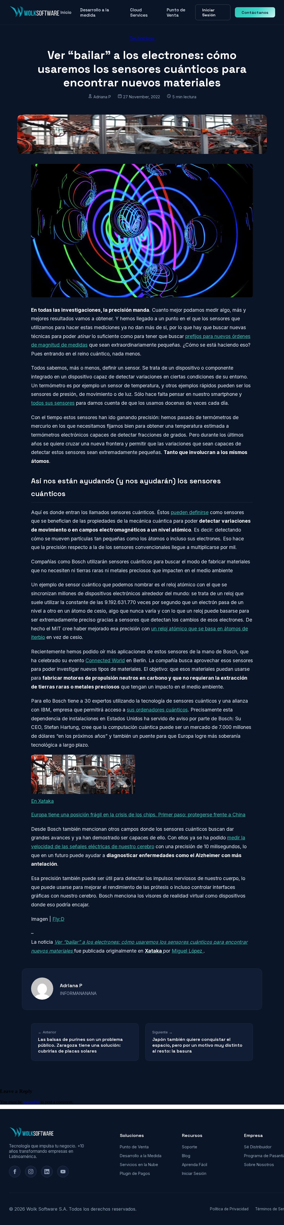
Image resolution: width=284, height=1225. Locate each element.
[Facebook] (15, 1171)
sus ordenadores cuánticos (157, 710)
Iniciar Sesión (208, 12)
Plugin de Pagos (135, 1173)
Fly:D (58, 919)
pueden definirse (190, 512)
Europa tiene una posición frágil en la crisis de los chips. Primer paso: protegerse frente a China (138, 814)
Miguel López (188, 951)
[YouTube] (63, 1171)
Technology (142, 38)
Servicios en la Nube (139, 1164)
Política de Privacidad (229, 1209)
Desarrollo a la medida (94, 12)
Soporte (189, 1146)
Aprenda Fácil (194, 1164)
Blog (186, 1155)
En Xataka (42, 801)
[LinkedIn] (47, 1171)
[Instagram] (31, 1171)
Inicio (65, 12)
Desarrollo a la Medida (140, 1155)
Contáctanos (255, 12)
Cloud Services (139, 12)
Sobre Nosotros (259, 1164)
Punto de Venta (176, 12)
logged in (31, 1102)
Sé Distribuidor (258, 1146)
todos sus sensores (53, 403)
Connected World (105, 660)
